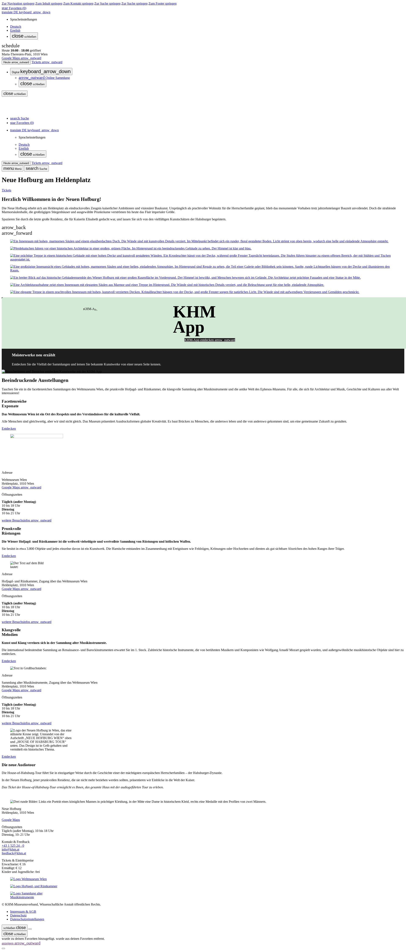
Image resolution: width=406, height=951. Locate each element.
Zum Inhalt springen (48, 3)
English (15, 30)
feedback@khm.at (14, 853)
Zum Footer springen (162, 3)
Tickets (6, 190)
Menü (12, 168)
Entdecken (9, 428)
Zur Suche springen (107, 3)
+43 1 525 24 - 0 (13, 845)
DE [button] (26, 12)
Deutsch (15, 26)
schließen (24, 36)
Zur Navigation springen (18, 3)
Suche (36, 168)
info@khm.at (10, 849)
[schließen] (30, 929)
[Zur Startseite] (17, 111)
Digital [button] (41, 71)
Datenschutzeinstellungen (27, 919)
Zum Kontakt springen (78, 3)
